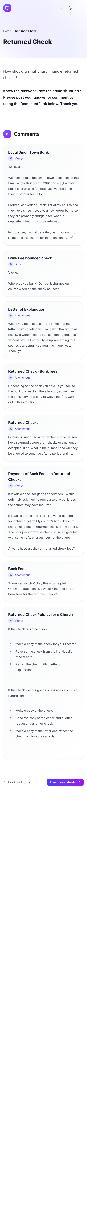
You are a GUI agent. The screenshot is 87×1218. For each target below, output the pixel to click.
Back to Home (19, 782)
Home (7, 31)
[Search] (61, 8)
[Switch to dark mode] (70, 8)
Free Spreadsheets (63, 782)
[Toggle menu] (80, 8)
